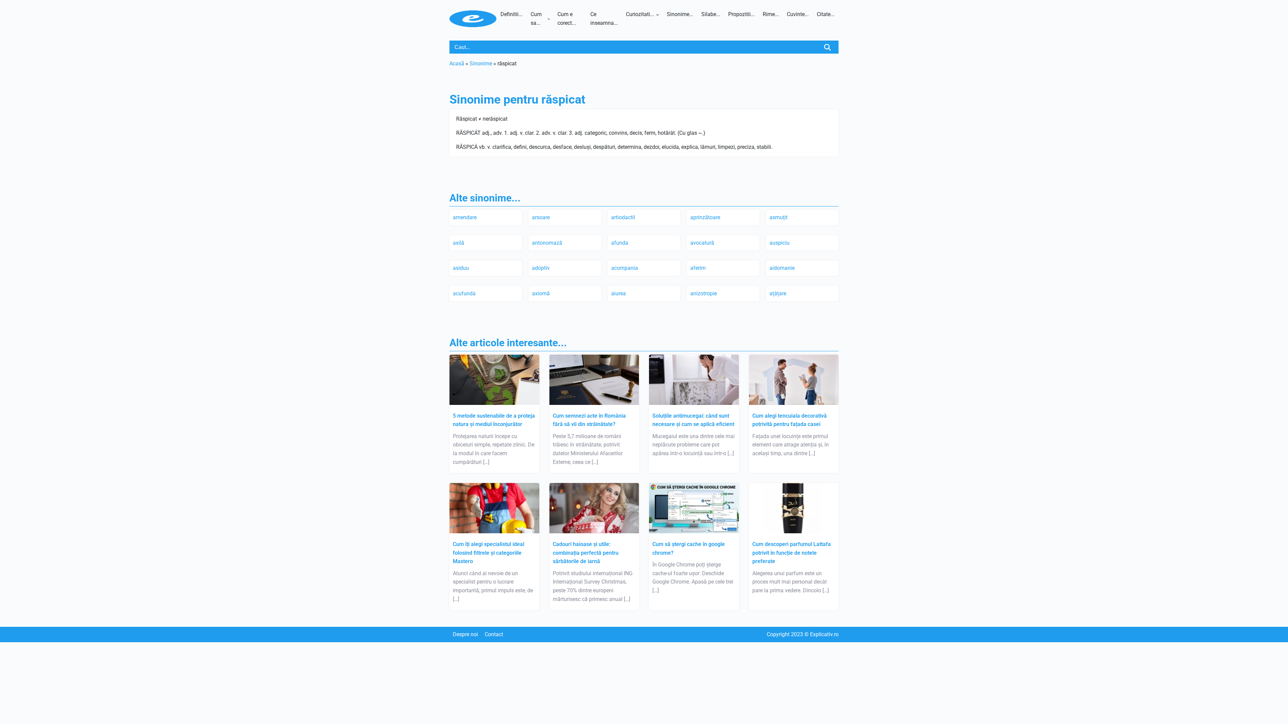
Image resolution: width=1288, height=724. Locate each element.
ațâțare (777, 293)
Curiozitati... (640, 14)
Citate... (826, 14)
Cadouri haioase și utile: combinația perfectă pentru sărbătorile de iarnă (586, 552)
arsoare (541, 217)
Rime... (771, 14)
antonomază (547, 243)
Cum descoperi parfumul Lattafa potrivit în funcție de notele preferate (791, 552)
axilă (458, 243)
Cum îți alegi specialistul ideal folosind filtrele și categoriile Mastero (488, 552)
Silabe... (710, 14)
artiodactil (623, 217)
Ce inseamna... (604, 18)
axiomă (541, 293)
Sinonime (481, 63)
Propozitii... (741, 14)
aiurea (618, 293)
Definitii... (511, 14)
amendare (465, 217)
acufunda (464, 293)
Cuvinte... (798, 14)
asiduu (461, 268)
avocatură (702, 243)
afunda (619, 243)
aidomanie (782, 268)
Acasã (456, 63)
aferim (698, 268)
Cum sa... (536, 18)
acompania (624, 268)
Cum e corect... (566, 18)
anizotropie (703, 293)
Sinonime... (680, 14)
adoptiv (541, 268)
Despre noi (465, 634)
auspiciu (779, 243)
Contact (494, 634)
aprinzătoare (705, 217)
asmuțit (778, 217)
